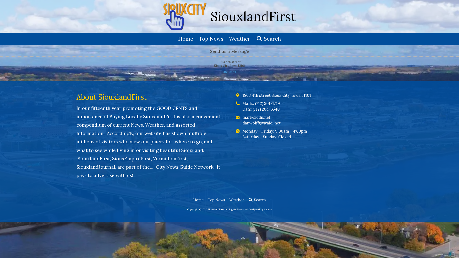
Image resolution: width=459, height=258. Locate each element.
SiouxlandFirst (253, 16)
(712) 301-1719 (267, 103)
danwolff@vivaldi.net (261, 123)
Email (231, 72)
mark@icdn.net (256, 117)
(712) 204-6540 (266, 109)
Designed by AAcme (260, 209)
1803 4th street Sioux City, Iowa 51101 (276, 95)
